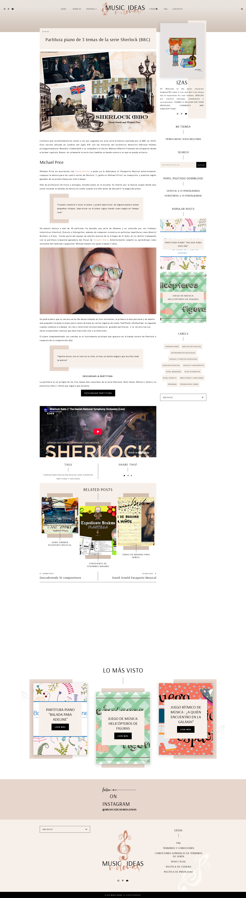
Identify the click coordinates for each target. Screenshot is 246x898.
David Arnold (82, 171)
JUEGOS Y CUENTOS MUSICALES (183, 359)
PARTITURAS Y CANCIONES (68, 479)
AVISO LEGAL (178, 861)
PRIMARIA (172, 384)
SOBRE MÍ (77, 9)
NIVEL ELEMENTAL (85, 475)
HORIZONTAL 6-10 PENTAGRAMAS (183, 195)
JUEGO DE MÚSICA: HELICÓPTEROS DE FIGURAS (183, 297)
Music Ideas (116, 895)
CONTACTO (177, 9)
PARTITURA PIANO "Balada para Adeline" (183, 244)
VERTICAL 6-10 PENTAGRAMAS (183, 190)
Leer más (60, 727)
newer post (48, 573)
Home (63, 9)
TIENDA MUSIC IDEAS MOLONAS (183, 139)
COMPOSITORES (50, 475)
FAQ (165, 9)
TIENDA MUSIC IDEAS (189, 384)
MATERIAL (91, 9)
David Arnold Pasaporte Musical (134, 577)
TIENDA (152, 9)
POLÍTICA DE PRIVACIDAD (178, 871)
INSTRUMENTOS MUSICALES (183, 353)
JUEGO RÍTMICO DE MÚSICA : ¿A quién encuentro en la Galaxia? (186, 714)
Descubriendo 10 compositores (60, 577)
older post (148, 573)
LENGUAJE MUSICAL (171, 365)
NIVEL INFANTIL (170, 378)
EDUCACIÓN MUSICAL (67, 475)
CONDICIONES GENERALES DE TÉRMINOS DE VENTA (178, 854)
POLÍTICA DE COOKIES (178, 866)
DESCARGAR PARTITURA (98, 393)
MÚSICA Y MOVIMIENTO (193, 365)
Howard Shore (101, 240)
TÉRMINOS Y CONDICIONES (178, 848)
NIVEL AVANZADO (173, 371)
